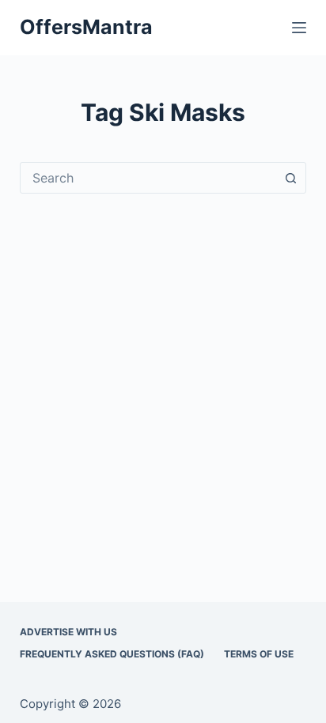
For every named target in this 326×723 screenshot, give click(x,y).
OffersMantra (86, 27)
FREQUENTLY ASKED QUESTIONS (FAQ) (112, 654)
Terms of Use (259, 654)
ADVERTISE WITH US (68, 632)
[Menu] (299, 28)
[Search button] (290, 178)
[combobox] (148, 178)
